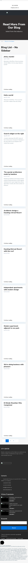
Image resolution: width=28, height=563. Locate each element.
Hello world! (8, 95)
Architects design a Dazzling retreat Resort (13, 212)
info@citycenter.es (7, 487)
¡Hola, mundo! (9, 57)
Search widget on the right (14, 134)
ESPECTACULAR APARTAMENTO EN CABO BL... (15, 505)
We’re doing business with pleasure (14, 365)
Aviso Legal (20, 538)
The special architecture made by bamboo (13, 173)
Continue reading (8, 89)
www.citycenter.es (7, 489)
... (8, 185)
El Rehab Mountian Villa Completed (13, 404)
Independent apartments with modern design (13, 289)
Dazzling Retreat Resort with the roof (13, 250)
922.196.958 (15, 5)
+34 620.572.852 (7, 483)
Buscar (14, 528)
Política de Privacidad (11, 538)
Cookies (3, 538)
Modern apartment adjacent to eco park (11, 327)
